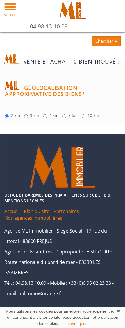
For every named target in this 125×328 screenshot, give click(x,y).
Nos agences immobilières (33, 218)
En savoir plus (75, 323)
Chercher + (106, 41)
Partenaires (66, 211)
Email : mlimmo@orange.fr (33, 293)
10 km (93, 115)
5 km (73, 115)
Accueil (12, 211)
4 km (53, 115)
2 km (15, 115)
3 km (34, 115)
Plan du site (36, 211)
